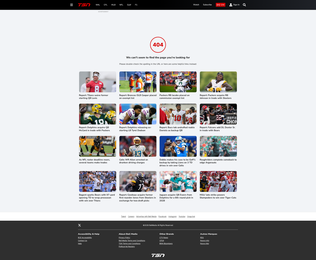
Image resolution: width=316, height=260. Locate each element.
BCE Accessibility (85, 237)
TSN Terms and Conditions (129, 243)
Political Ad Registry (127, 246)
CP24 (161, 240)
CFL (105, 4)
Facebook (162, 216)
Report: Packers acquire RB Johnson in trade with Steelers (215, 97)
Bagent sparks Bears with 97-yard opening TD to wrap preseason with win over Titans (97, 197)
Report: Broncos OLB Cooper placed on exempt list (138, 97)
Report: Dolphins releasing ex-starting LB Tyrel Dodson (135, 129)
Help (80, 243)
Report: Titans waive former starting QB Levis (93, 97)
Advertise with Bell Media (146, 216)
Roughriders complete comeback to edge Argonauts (218, 161)
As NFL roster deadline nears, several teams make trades (94, 161)
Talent (123, 216)
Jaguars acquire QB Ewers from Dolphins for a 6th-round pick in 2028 (176, 197)
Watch (196, 4)
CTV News (163, 237)
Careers (131, 216)
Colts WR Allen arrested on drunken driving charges (133, 161)
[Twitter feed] (79, 225)
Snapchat (191, 216)
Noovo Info (204, 240)
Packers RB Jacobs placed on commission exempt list (174, 97)
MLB (113, 4)
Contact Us (82, 240)
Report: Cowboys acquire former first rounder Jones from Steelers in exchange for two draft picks (137, 197)
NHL (98, 4)
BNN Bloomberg (166, 243)
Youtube (182, 216)
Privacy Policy (124, 237)
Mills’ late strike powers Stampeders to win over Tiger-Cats (218, 196)
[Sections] (71, 4)
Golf (129, 4)
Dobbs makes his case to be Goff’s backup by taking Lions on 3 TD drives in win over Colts (177, 162)
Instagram (172, 216)
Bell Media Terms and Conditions (132, 240)
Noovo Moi (204, 243)
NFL (121, 4)
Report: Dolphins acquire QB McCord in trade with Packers (94, 129)
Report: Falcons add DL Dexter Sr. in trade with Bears (217, 129)
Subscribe (207, 4)
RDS (202, 237)
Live (222, 4)
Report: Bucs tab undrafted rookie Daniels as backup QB (177, 129)
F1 (136, 4)
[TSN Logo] (84, 4)
